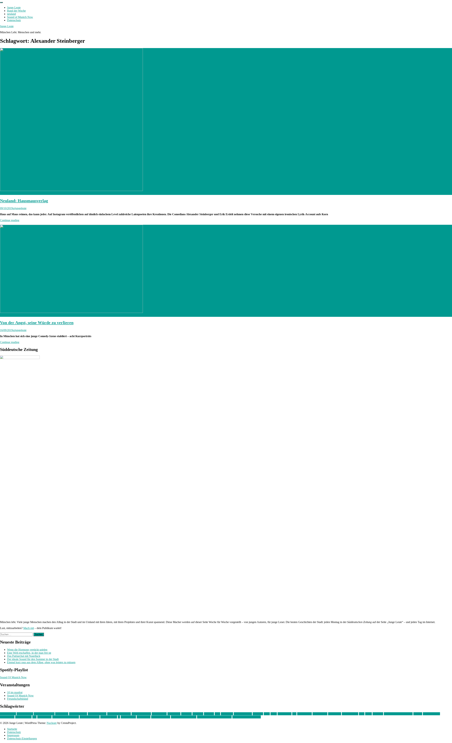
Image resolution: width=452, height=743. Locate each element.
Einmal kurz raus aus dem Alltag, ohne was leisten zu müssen (41, 662)
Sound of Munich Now (20, 17)
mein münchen (350, 713)
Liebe (273, 713)
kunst (267, 713)
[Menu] (1, 2)
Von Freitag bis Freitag (183, 716)
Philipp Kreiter (23, 716)
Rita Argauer (44, 716)
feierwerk (186, 713)
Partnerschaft (7, 716)
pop (34, 716)
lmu (294, 713)
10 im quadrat (14, 692)
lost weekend (304, 713)
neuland (11, 13)
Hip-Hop (209, 713)
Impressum (13, 735)
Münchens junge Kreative (398, 713)
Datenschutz (14, 20)
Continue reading (9, 220)
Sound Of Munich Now (13, 677)
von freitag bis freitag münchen (214, 716)
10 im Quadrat (8, 713)
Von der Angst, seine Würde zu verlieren (36, 322)
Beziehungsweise (141, 713)
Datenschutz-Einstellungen (22, 738)
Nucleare (52, 722)
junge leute (227, 713)
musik (368, 713)
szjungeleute (19, 208)
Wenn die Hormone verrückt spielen (27, 649)
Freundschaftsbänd (17, 698)
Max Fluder (334, 713)
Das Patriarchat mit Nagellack (23, 655)
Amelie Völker (25, 713)
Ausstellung (61, 713)
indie (217, 713)
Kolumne (258, 713)
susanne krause (108, 716)
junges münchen (243, 713)
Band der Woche (16, 10)
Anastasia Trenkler (44, 713)
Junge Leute (14, 7)
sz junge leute (128, 716)
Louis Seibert (320, 713)
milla (361, 713)
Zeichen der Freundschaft (246, 716)
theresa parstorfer (160, 716)
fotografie (197, 713)
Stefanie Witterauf (90, 716)
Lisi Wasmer (285, 713)
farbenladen (173, 713)
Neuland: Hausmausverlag (24, 200)
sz (119, 716)
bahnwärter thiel (78, 713)
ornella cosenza (431, 713)
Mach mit (28, 628)
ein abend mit (159, 713)
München (378, 713)
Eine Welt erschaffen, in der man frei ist (29, 652)
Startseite (12, 728)
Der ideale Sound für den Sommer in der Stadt (33, 659)
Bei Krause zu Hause (119, 713)
